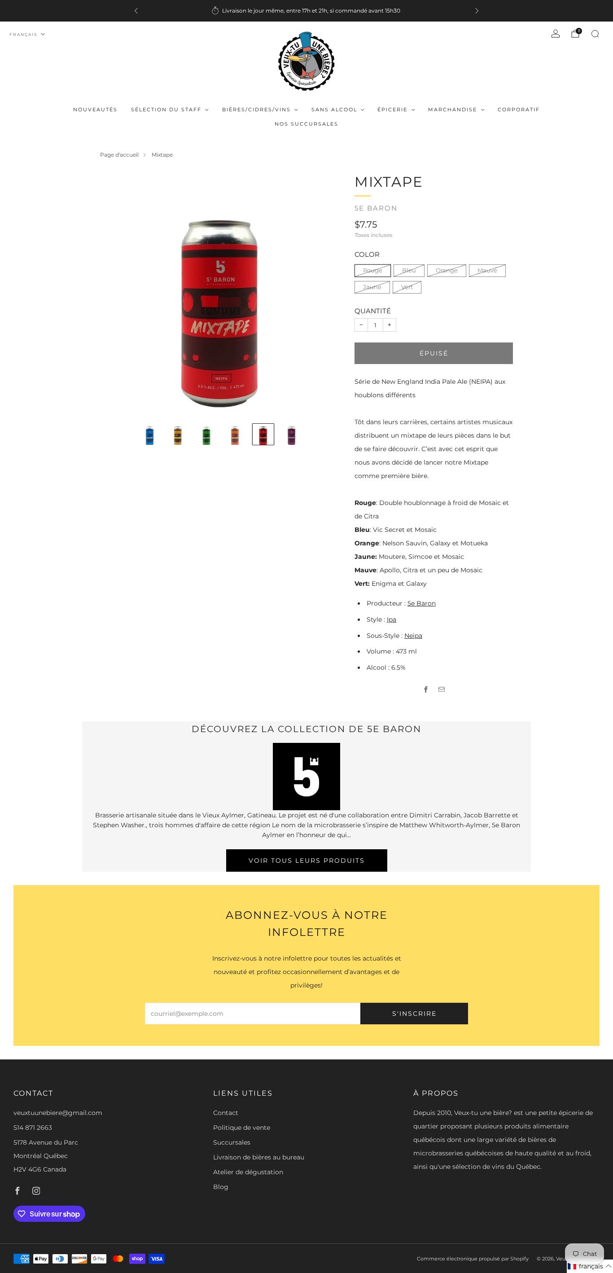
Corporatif (519, 109)
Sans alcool (334, 109)
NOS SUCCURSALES (306, 124)
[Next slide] (323, 294)
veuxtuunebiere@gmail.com (57, 1113)
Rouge (372, 270)
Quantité (373, 311)
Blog (220, 1187)
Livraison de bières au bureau (258, 1157)
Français (23, 34)
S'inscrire (414, 1014)
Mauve (487, 270)
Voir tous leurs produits (307, 860)
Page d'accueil (119, 154)
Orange (447, 270)
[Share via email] (442, 689)
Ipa (391, 619)
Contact (225, 1113)
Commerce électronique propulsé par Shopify (473, 1258)
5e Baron (376, 208)
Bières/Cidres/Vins (256, 109)
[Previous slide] (117, 294)
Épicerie (392, 109)
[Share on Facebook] (426, 689)
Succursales (231, 1142)
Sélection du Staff (166, 109)
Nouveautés (95, 109)
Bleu (409, 270)
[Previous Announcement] (136, 11)
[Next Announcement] (477, 11)
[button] (590, 1266)
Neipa (413, 636)
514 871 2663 (32, 1128)
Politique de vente (241, 1128)
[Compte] (555, 33)
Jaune (372, 287)
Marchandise (452, 109)
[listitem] (306, 11)
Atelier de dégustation (248, 1172)
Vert (407, 287)
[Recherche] (595, 33)
